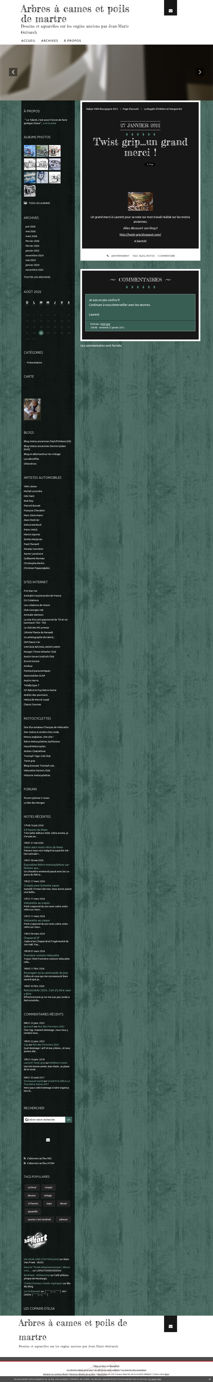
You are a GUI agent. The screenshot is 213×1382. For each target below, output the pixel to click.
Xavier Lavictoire (33, 553)
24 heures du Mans (36, 829)
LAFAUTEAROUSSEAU (48, 1270)
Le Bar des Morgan (34, 802)
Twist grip (29, 760)
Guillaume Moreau (34, 558)
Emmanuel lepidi (33, 1081)
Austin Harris (31, 680)
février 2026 (32, 241)
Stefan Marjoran (33, 539)
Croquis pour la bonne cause (41, 885)
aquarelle (33, 1211)
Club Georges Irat (33, 609)
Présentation (34, 362)
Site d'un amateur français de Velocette (46, 727)
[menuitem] (28, 40)
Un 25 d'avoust (32, 1291)
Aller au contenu (13, 3)
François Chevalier (34, 510)
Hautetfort (114, 1366)
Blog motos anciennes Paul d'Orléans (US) (47, 441)
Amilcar (28, 666)
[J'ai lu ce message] (209, 1379)
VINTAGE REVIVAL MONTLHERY (42, 646)
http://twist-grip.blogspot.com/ (140, 234)
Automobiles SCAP (34, 675)
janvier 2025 (32, 250)
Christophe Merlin (34, 563)
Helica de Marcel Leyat (36, 699)
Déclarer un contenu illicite (55, 1374)
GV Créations (31, 600)
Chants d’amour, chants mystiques (43, 1283)
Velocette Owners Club (37, 770)
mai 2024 (30, 260)
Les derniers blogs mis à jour (80, 1370)
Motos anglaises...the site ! (38, 736)
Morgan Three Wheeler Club (40, 651)
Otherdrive (30, 463)
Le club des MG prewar (36, 627)
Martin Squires (32, 534)
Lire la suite (49, 123)
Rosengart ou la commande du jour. (46, 972)
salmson (63, 1219)
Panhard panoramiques (37, 670)
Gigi (26, 1044)
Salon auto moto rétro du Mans (43, 847)
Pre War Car (30, 590)
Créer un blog (100, 1366)
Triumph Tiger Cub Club (37, 756)
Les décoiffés (31, 458)
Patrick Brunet (32, 505)
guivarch (28, 1026)
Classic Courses (32, 704)
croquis (48, 1187)
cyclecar (32, 1187)
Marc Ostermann (33, 515)
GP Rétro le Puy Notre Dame (40, 690)
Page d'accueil (131, 108)
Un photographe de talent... (39, 637)
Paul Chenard (31, 544)
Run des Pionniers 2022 (51, 1026)
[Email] (170, 7)
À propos (72, 40)
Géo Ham (29, 496)
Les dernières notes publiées (107, 1370)
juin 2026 (30, 226)
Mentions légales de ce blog (82, 1374)
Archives (49, 40)
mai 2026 (30, 231)
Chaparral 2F (32, 937)
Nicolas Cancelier (33, 548)
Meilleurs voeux (58, 1062)
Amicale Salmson (33, 614)
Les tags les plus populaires (133, 1370)
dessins (32, 1195)
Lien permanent (120, 256)
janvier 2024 (32, 264)
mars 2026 (31, 236)
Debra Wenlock (32, 524)
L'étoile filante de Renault (38, 632)
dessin (63, 1203)
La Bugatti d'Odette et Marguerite (163, 108)
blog (142, 256)
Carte (29, 376)
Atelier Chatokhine (35, 751)
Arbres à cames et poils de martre (75, 13)
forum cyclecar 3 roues (36, 797)
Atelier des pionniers (36, 694)
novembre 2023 (34, 269)
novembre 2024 (34, 255)
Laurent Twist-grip (34, 1062)
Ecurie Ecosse (31, 661)
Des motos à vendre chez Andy (41, 732)
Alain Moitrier (31, 519)
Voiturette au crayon (37, 902)
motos (150, 256)
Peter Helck (30, 529)
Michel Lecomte (33, 491)
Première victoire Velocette (41, 955)
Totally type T (31, 685)
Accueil (28, 40)
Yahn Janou (30, 486)
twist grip (105, 324)
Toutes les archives (37, 277)
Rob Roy (28, 500)
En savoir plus (154, 1379)
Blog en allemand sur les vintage (42, 454)
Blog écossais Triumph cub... (39, 765)
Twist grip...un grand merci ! (140, 146)
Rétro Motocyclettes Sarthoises (42, 741)
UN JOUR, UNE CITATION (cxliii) (41, 1259)
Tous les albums (39, 203)
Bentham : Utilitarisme (37, 1275)
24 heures (33, 1203)
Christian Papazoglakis (37, 568)
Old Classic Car (32, 642)
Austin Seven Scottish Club (39, 656)
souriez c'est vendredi (39, 1219)
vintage (48, 1195)
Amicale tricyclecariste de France (42, 595)
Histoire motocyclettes (37, 775)
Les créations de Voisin (37, 605)
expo (49, 1203)
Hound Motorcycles (35, 746)
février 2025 (32, 245)
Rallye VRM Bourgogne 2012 (102, 108)
